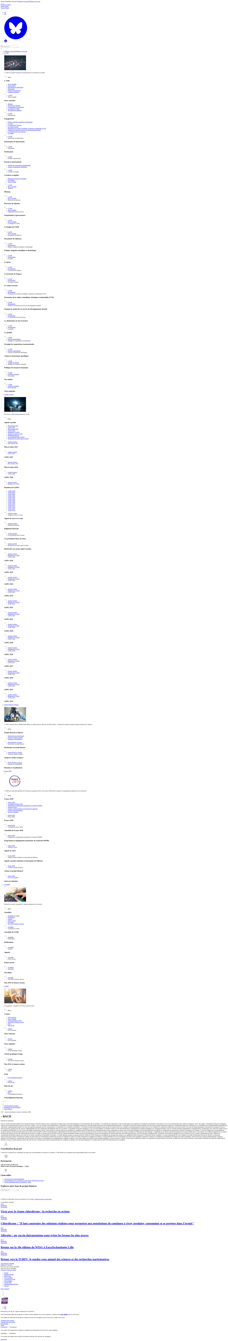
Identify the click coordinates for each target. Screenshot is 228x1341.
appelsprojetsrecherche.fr (11, 1284)
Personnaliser (4, 1323)
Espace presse (5, 6)
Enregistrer (4, 1339)
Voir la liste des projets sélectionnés (14, 1179)
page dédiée (64, 1314)
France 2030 (7, 1282)
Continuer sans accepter (7, 1320)
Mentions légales (9, 1274)
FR (5, 12)
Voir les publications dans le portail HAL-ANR (17, 1182)
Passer (2, 1325)
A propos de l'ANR (9, 1279)
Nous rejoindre (5, 8)
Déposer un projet (6, 4)
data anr (6, 1286)
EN (5, 14)
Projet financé (8, 1109)
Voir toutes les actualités (7, 1263)
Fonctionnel (4, 1327)
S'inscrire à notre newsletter (8, 1270)
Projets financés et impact (11, 1106)
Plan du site (7, 1276)
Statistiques (4, 1333)
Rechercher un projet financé (12, 1107)
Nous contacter (5, 1289)
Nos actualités (8, 1281)
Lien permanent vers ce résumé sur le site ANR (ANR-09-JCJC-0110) (24, 1180)
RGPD (6, 1273)
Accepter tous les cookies (8, 1322)
